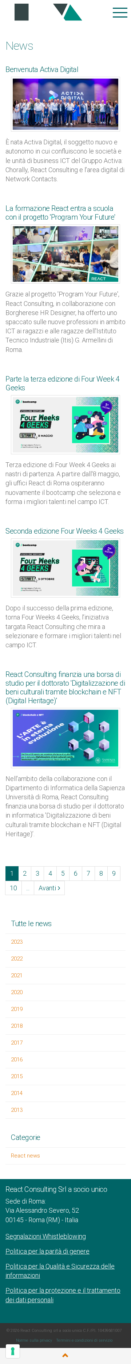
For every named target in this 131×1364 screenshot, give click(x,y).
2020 (17, 992)
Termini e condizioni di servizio (84, 1340)
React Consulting (46, 13)
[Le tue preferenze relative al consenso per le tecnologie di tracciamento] (13, 1351)
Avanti (47, 888)
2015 (17, 1076)
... (27, 888)
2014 (17, 1093)
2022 (17, 958)
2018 (17, 1026)
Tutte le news (31, 923)
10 (13, 888)
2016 (17, 1059)
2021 (17, 975)
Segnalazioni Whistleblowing (45, 1236)
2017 (17, 1042)
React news (25, 1155)
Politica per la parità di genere (47, 1251)
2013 (17, 1110)
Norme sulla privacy (34, 1340)
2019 (17, 1009)
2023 (17, 942)
